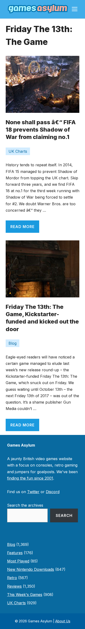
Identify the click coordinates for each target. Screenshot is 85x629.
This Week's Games (24, 594)
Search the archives (25, 505)
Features (15, 552)
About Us (62, 621)
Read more (22, 226)
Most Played (18, 561)
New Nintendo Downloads (30, 569)
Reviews (14, 586)
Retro (12, 577)
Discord (53, 491)
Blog (12, 343)
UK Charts (17, 151)
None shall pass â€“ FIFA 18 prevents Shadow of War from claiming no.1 (41, 129)
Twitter (33, 491)
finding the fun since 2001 (30, 478)
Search (64, 515)
